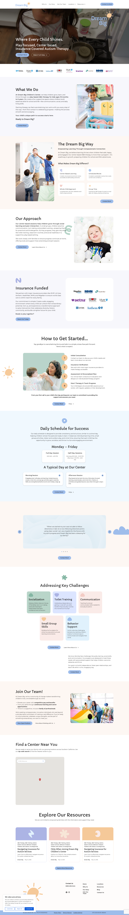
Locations (71, 4)
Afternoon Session (75, 475)
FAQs (70, 404)
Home (85, 884)
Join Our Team (61, 4)
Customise (10, 908)
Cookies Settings (77, 912)
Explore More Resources (64, 868)
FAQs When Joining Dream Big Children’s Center (64, 850)
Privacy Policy (57, 912)
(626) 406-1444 (70, 886)
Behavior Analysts (32, 844)
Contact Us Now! (107, 4)
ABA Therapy (21, 842)
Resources (80, 4)
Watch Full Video (39, 55)
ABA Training (28, 842)
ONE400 (103, 912)
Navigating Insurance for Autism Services (28, 850)
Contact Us (100, 892)
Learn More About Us (38, 247)
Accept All (29, 908)
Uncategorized (34, 846)
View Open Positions (24, 723)
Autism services (21, 844)
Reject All (19, 908)
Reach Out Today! (23, 319)
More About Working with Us (44, 723)
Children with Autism (23, 846)
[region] (19, 903)
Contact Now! (22, 55)
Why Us (44, 4)
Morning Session (32, 475)
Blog (98, 889)
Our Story (52, 4)
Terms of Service (67, 912)
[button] (40, 779)
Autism (35, 842)
